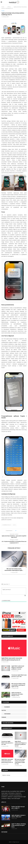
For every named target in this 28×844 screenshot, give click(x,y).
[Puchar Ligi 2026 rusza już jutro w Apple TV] (5, 809)
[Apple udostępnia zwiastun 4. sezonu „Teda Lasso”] (5, 817)
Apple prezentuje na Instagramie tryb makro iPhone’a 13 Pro (17, 694)
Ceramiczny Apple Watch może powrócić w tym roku (19, 675)
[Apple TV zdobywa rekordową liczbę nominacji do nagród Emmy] (5, 826)
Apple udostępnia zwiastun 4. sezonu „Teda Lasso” (18, 816)
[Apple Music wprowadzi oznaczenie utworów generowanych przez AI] (14, 648)
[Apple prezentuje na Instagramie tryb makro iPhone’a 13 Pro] (5, 695)
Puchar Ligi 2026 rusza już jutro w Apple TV (18, 807)
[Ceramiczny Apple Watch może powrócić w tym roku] (5, 677)
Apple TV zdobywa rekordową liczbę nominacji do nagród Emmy (18, 825)
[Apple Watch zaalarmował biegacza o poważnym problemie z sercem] (5, 668)
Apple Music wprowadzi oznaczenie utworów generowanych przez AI (11, 659)
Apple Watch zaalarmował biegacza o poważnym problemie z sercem (17, 667)
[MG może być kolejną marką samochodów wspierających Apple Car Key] (14, 559)
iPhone (9, 6)
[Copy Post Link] (20, 530)
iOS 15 (14, 524)
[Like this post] (16, 530)
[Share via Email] (22, 530)
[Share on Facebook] (18, 530)
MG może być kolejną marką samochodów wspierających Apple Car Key (18, 685)
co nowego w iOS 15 (6, 524)
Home (2, 6)
